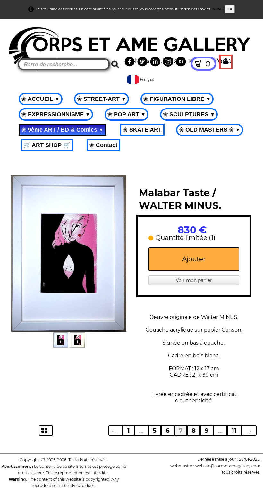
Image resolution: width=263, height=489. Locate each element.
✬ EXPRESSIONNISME (55, 114)
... (141, 430)
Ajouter (194, 259)
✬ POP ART (126, 114)
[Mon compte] (226, 62)
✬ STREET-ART (101, 99)
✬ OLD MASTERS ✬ (209, 130)
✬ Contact (103, 145)
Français (147, 79)
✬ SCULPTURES (189, 114)
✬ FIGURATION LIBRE (177, 99)
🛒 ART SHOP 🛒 (46, 145)
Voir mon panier (194, 280)
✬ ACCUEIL (40, 99)
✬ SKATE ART (142, 130)
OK (229, 9)
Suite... (218, 9)
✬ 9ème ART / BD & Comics (62, 130)
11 (234, 430)
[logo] (16, 35)
